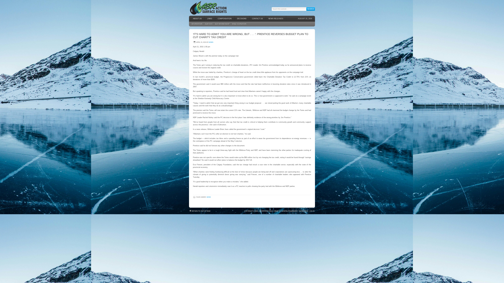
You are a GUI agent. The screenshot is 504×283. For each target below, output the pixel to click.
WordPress (303, 211)
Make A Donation (239, 24)
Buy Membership (222, 24)
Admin (211, 42)
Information (197, 24)
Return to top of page (201, 211)
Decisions (240, 19)
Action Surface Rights (212, 8)
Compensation (223, 19)
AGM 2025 (208, 24)
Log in (311, 211)
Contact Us (257, 19)
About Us (196, 19)
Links (208, 19)
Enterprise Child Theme (268, 211)
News (209, 197)
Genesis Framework (289, 211)
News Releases (274, 19)
